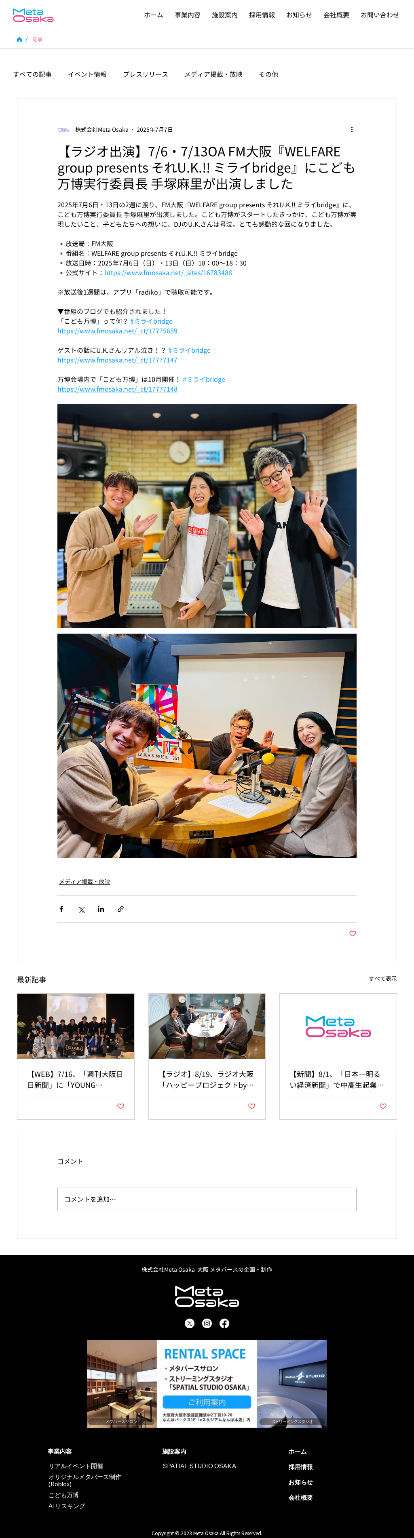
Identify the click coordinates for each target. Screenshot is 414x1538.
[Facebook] (224, 1323)
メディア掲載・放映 (213, 74)
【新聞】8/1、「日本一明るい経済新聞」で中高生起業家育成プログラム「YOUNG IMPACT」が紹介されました (336, 1080)
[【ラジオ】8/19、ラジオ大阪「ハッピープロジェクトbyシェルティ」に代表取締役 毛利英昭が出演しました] (207, 1026)
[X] (189, 1323)
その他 (268, 74)
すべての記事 (32, 74)
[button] (188, 15)
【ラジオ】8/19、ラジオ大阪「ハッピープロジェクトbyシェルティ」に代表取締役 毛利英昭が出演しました (206, 1080)
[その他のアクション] (352, 130)
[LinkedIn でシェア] (101, 909)
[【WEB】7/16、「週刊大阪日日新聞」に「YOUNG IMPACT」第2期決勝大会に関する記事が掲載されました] (75, 1026)
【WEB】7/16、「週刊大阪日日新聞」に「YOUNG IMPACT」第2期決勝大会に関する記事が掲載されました (75, 1080)
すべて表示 (383, 978)
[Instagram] (207, 1323)
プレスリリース (145, 74)
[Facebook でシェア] (61, 909)
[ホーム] (19, 39)
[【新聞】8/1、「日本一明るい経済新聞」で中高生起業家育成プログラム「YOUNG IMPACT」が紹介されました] (338, 1026)
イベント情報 (87, 74)
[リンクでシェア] (121, 909)
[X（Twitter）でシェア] (81, 909)
